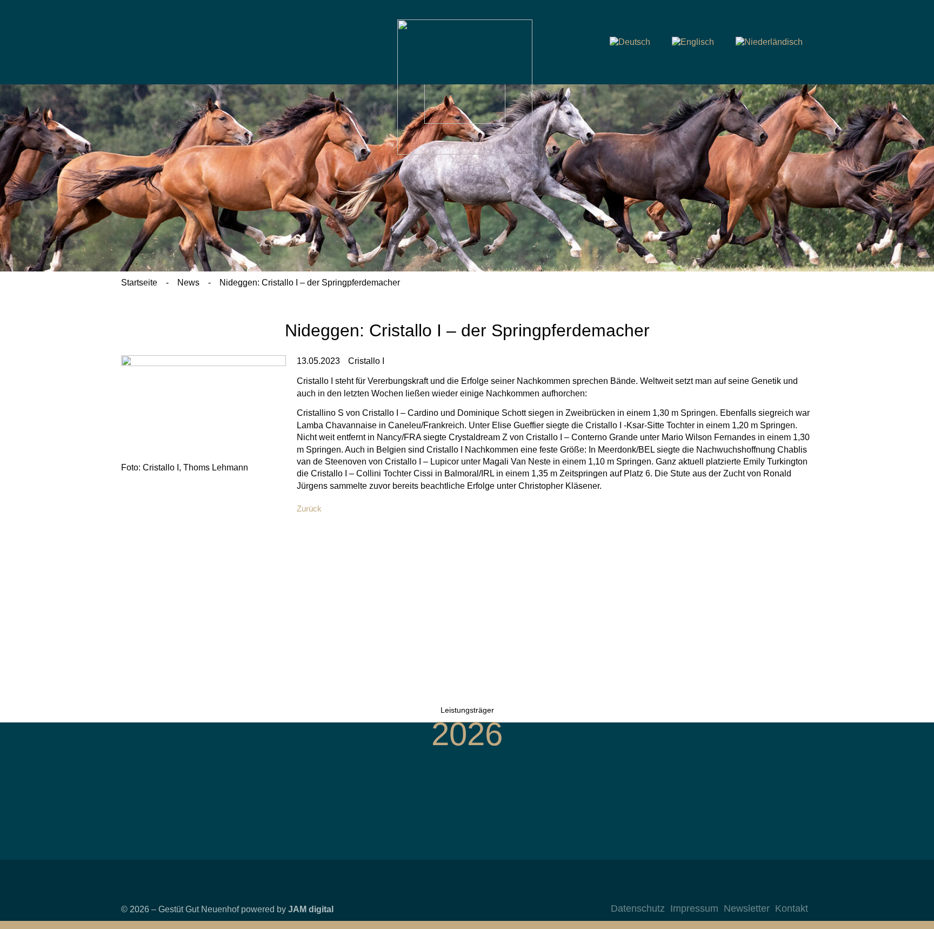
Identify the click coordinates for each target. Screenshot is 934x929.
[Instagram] (732, 891)
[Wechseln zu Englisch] (693, 42)
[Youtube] (775, 891)
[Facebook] (754, 891)
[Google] (797, 891)
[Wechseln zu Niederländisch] (769, 42)
